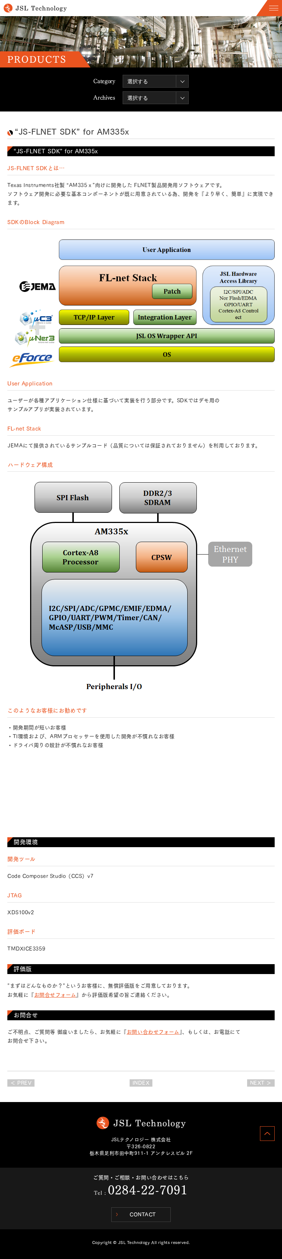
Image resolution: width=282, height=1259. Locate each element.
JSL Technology (141, 1123)
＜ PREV (21, 1083)
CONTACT (143, 1214)
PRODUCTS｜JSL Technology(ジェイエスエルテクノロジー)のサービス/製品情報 (35, 8)
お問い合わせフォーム (153, 1032)
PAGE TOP (267, 1133)
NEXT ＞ (261, 1083)
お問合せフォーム (55, 995)
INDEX (141, 1083)
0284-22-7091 (148, 1190)
